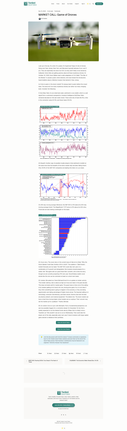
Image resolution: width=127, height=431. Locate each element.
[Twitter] (63, 414)
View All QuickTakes (63, 322)
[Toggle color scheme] (89, 4)
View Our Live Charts (63, 329)
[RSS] (65, 414)
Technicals (57, 11)
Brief (67, 423)
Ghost (63, 423)
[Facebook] (61, 414)
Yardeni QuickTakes (65, 421)
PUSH (71, 423)
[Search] (93, 3)
